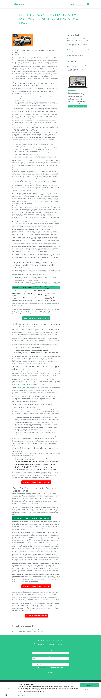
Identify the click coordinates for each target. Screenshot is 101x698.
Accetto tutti (89, 685)
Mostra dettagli (21, 695)
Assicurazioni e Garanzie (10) (75, 69)
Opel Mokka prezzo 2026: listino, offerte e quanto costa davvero (32, 629)
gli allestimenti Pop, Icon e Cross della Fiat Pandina (28, 511)
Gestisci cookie (88, 689)
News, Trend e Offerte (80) (74, 66)
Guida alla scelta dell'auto (19, 48)
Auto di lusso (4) (71, 70)
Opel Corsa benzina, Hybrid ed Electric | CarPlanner (29, 631)
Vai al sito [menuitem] (65, 4)
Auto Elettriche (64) (72, 68)
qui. (44, 691)
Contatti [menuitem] (56, 4)
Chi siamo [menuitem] (47, 4)
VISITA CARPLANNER (78, 106)
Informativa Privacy (57, 667)
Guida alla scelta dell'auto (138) (76, 65)
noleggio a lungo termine (23, 387)
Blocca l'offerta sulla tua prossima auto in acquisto (32, 518)
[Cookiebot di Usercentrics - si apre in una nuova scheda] (9, 695)
